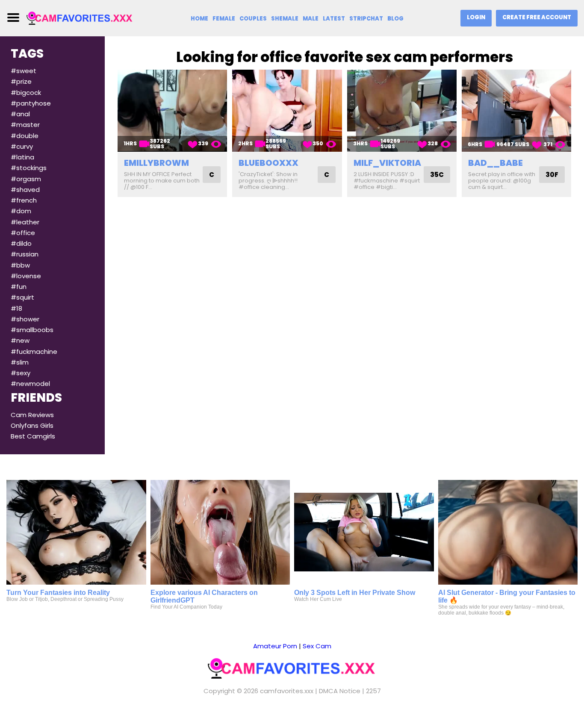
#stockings (29, 167)
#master (25, 124)
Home (199, 19)
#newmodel (30, 383)
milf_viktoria (387, 163)
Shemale (284, 19)
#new (20, 340)
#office (23, 232)
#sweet (23, 70)
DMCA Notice (339, 690)
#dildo (21, 243)
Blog (395, 19)
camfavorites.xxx (286, 690)
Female (223, 19)
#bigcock (26, 92)
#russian (24, 254)
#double (24, 135)
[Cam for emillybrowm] (172, 111)
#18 (16, 308)
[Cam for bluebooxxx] (287, 111)
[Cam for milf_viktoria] (402, 111)
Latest (334, 19)
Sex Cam (317, 645)
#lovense (26, 275)
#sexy (20, 372)
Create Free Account (536, 17)
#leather (25, 222)
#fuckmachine (34, 351)
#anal (20, 113)
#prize (21, 81)
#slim (20, 362)
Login (476, 17)
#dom (21, 210)
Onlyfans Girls (32, 425)
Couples (253, 19)
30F (552, 174)
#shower (25, 319)
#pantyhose (31, 103)
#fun (19, 286)
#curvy (22, 146)
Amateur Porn (275, 645)
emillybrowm (156, 163)
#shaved (25, 189)
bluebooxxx (268, 163)
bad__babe (495, 163)
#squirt (22, 297)
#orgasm (26, 178)
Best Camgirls (33, 436)
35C (437, 174)
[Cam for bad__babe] (516, 111)
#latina (22, 157)
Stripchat (366, 19)
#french (24, 200)
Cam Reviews (32, 414)
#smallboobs (32, 329)
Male (311, 19)
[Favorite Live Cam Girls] (80, 17)
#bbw (20, 265)
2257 (373, 690)
